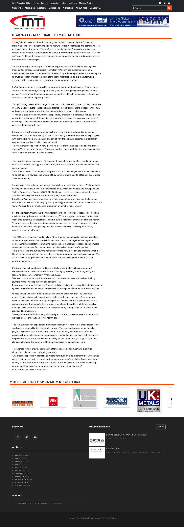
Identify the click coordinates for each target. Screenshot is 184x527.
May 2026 (18, 464)
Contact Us (95, 8)
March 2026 (19, 470)
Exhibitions (54, 8)
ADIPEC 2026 (112, 448)
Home (36, 3)
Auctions (41, 8)
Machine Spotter (86, 3)
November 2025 (21, 482)
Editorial (44, 3)
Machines (30, 8)
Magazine (55, 3)
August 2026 (20, 455)
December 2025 (21, 479)
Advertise (68, 8)
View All (160, 427)
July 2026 (18, 458)
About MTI (81, 8)
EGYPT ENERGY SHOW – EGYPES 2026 (126, 434)
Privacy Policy (110, 518)
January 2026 (20, 476)
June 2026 (19, 461)
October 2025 (20, 485)
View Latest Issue (69, 3)
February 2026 (20, 473)
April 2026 (19, 467)
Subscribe (17, 8)
